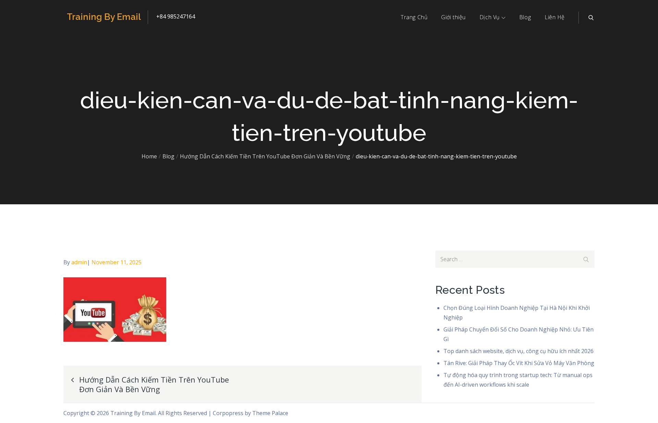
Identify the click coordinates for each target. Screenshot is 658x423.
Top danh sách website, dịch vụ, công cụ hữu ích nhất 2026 (518, 351)
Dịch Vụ (489, 17)
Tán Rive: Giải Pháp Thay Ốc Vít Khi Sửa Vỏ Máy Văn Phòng (518, 363)
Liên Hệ (555, 17)
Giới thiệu (453, 17)
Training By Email (104, 17)
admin (79, 262)
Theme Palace (270, 413)
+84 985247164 (175, 16)
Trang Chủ (414, 17)
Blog (525, 17)
